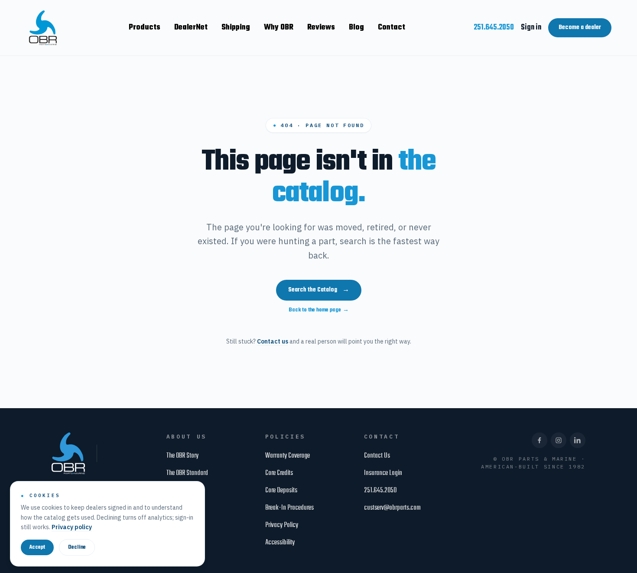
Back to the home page (319, 310)
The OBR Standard (187, 473)
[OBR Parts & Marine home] (43, 28)
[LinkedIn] (577, 440)
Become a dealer (580, 28)
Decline (77, 547)
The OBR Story (182, 456)
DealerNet (191, 27)
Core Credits (279, 473)
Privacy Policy (281, 525)
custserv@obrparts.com (392, 508)
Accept (37, 547)
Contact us (272, 341)
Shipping (235, 27)
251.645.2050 (494, 27)
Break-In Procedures (289, 508)
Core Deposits (281, 490)
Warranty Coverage (287, 456)
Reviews (321, 27)
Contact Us (377, 456)
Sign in (531, 27)
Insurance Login (383, 473)
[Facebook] (539, 440)
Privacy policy (72, 527)
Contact (391, 27)
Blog (356, 27)
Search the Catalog (318, 290)
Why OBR (278, 27)
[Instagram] (558, 440)
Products (144, 27)
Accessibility (280, 542)
